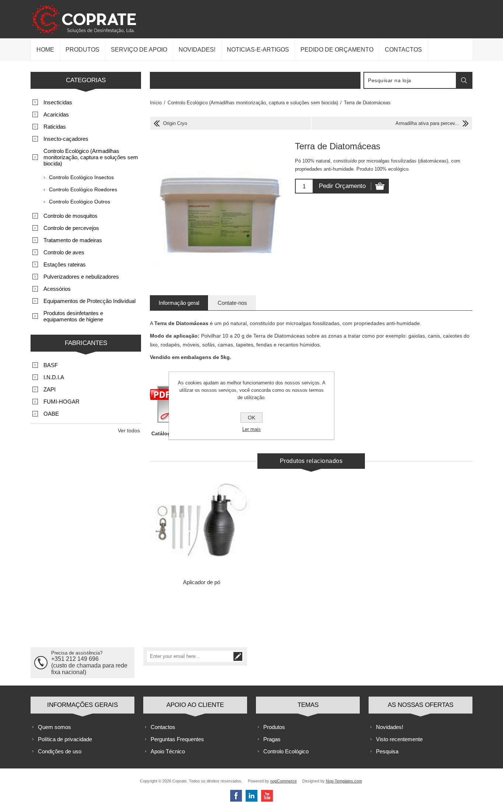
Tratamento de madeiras (72, 240)
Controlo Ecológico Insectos (81, 177)
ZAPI (49, 389)
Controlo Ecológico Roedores (83, 189)
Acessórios (57, 289)
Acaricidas (56, 114)
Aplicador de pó (201, 582)
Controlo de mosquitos (70, 216)
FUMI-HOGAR (61, 401)
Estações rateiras (64, 264)
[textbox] (410, 80)
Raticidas (54, 126)
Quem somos (54, 727)
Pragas (272, 739)
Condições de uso (59, 751)
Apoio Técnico (168, 751)
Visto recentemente (399, 739)
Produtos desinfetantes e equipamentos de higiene (73, 316)
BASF (50, 365)
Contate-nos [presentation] (232, 303)
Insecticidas (57, 102)
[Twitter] (251, 796)
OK (251, 418)
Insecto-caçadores (65, 139)
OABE (51, 414)
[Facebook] (236, 796)
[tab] (179, 302)
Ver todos (129, 430)
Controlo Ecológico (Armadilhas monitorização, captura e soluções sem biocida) (90, 157)
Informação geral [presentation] (179, 303)
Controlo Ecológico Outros (79, 202)
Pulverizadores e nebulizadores (81, 276)
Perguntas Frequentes (177, 739)
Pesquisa (387, 751)
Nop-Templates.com (344, 781)
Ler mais (251, 429)
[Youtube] (267, 796)
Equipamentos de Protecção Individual (89, 301)
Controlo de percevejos (71, 228)
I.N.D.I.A (53, 377)
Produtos (274, 727)
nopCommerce (283, 781)
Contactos (163, 727)
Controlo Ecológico (286, 751)
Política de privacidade (65, 739)
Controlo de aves (63, 252)
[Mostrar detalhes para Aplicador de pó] (201, 524)
